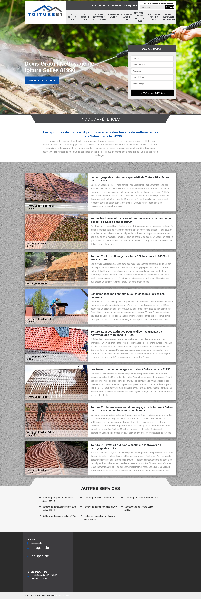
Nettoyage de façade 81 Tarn (113, 17)
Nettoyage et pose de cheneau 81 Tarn (140, 17)
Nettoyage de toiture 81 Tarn (72, 17)
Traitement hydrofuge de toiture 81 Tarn (168, 17)
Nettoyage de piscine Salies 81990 (59, 516)
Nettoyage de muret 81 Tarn (126, 17)
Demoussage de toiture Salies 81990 (138, 509)
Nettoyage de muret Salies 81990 (99, 497)
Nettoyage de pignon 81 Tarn (85, 17)
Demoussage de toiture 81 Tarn (154, 17)
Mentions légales (61, 595)
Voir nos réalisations (42, 80)
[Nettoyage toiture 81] (45, 11)
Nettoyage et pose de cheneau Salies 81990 (57, 499)
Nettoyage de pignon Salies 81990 (100, 507)
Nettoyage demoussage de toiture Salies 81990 (59, 509)
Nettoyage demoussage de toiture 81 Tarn (99, 17)
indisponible (99, 5)
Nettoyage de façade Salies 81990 (141, 497)
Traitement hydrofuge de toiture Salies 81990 (99, 518)
